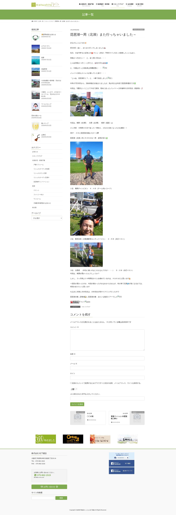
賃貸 (33, 186)
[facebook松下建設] (121, 463)
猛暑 (42, 57)
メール (73, 364)
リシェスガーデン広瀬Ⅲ (41, 177)
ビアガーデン (45, 46)
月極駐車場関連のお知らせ (42, 203)
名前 (72, 354)
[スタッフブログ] (77, 415)
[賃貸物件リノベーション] (137, 415)
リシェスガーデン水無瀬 (41, 169)
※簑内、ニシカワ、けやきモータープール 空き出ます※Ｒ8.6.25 (51, 94)
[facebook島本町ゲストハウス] (121, 470)
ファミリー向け (39, 194)
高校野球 (44, 69)
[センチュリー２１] (73, 439)
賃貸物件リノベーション (41, 182)
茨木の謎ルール (36, 115)
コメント (74, 327)
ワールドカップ (46, 104)
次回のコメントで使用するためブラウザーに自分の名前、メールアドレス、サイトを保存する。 (107, 383)
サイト (72, 373)
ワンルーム (37, 199)
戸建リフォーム (39, 164)
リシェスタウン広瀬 (40, 173)
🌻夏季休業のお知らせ (48, 34)
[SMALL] (127, 439)
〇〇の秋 (90, 416)
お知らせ (35, 151)
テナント (36, 190)
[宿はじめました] (46, 439)
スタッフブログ (138, 29)
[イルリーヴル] (100, 439)
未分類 (34, 207)
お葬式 (43, 135)
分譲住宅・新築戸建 (38, 160)
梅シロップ (44, 123)
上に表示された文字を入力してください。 (85, 394)
